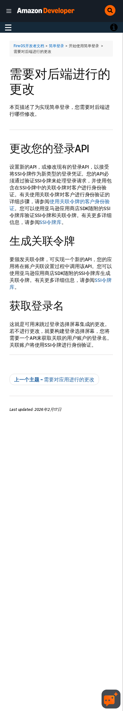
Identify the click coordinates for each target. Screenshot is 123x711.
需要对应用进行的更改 (54, 379)
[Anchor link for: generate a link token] (80, 239)
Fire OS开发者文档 (29, 45)
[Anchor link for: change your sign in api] (94, 147)
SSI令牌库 (50, 222)
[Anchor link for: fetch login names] (69, 304)
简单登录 (56, 45)
